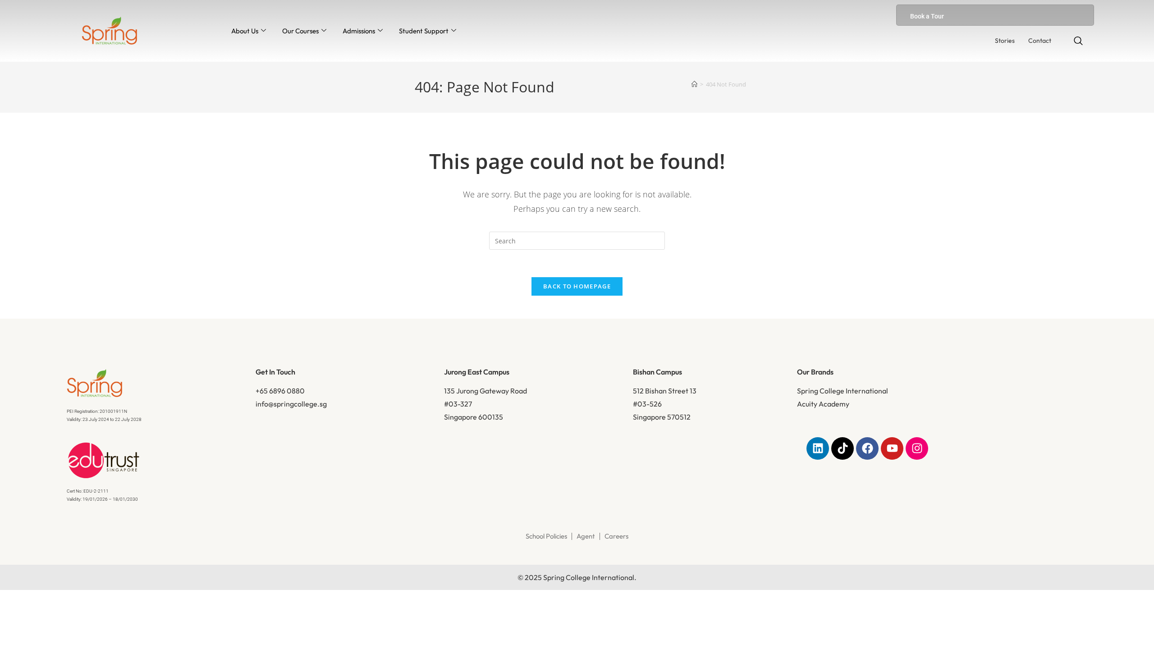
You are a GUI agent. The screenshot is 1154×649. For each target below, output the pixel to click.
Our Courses (300, 31)
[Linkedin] (817, 448)
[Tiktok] (842, 448)
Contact (1039, 41)
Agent (586, 536)
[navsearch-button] (1078, 41)
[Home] (694, 84)
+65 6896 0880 (280, 390)
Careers (616, 536)
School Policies (546, 536)
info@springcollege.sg (291, 403)
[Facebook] (867, 448)
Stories (1005, 41)
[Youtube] (892, 448)
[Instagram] (917, 448)
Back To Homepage (577, 286)
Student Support (424, 31)
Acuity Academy (823, 403)
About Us (244, 31)
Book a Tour (927, 16)
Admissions (359, 31)
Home (441, 141)
